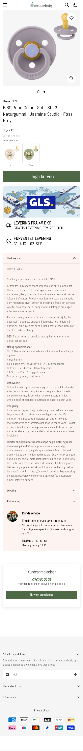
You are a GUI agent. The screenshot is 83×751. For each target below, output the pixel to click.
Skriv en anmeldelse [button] (41, 595)
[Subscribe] (75, 674)
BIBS (14, 101)
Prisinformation (10, 140)
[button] (75, 4)
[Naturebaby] (41, 5)
